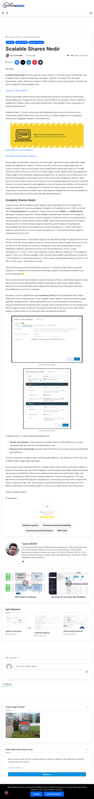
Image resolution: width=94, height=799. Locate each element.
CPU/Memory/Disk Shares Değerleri (21, 156)
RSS (77, 555)
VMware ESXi (22, 42)
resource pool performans (40, 530)
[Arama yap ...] (3, 13)
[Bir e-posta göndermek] (21, 55)
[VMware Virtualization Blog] (13, 5)
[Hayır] (91, 791)
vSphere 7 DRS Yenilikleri (17, 90)
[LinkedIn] (28, 62)
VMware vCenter (36, 42)
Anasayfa (11, 37)
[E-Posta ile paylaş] (40, 62)
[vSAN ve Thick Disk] (18, 622)
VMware (19, 37)
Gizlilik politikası (54, 794)
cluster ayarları (31, 525)
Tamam (36, 794)
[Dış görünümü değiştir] (7, 13)
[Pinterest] (34, 62)
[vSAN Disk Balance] (46, 622)
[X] (22, 62)
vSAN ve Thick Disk (14, 631)
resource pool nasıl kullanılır (57, 525)
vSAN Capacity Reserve (73, 631)
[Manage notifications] (6, 793)
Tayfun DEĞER (15, 55)
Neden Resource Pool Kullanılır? (20, 150)
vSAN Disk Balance (42, 633)
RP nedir (63, 530)
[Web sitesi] (23, 561)
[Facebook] (17, 62)
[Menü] (91, 13)
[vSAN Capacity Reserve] (75, 622)
